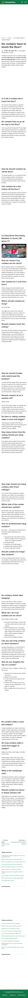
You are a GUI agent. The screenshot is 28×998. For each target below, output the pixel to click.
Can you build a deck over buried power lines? (13, 875)
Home (3, 38)
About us (4, 995)
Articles (9, 38)
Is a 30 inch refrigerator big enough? (11, 941)
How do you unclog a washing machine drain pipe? (13, 948)
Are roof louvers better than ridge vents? (11, 933)
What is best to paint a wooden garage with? (12, 878)
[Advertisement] (14, 21)
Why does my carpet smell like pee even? (12, 926)
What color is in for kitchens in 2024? (11, 928)
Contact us (13, 995)
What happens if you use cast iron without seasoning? (12, 944)
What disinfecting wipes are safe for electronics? (13, 936)
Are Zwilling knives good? (8, 880)
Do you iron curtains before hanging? (11, 923)
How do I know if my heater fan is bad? (11, 869)
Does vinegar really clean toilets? (10, 938)
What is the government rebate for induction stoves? (12, 872)
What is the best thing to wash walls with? (12, 859)
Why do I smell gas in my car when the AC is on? (14, 861)
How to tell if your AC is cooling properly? (12, 931)
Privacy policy (22, 995)
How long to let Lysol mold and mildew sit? (12, 864)
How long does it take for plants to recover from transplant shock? (13, 856)
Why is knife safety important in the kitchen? (12, 866)
